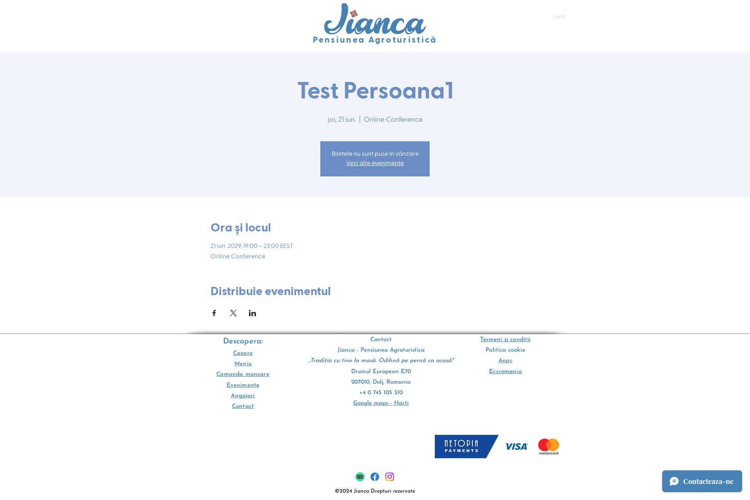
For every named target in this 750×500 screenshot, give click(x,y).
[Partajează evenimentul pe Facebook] (214, 313)
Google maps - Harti (381, 403)
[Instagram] (389, 476)
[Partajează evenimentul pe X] (233, 313)
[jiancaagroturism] (374, 476)
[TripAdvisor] (360, 476)
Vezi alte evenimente (375, 163)
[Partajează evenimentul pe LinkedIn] (252, 313)
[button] (559, 16)
